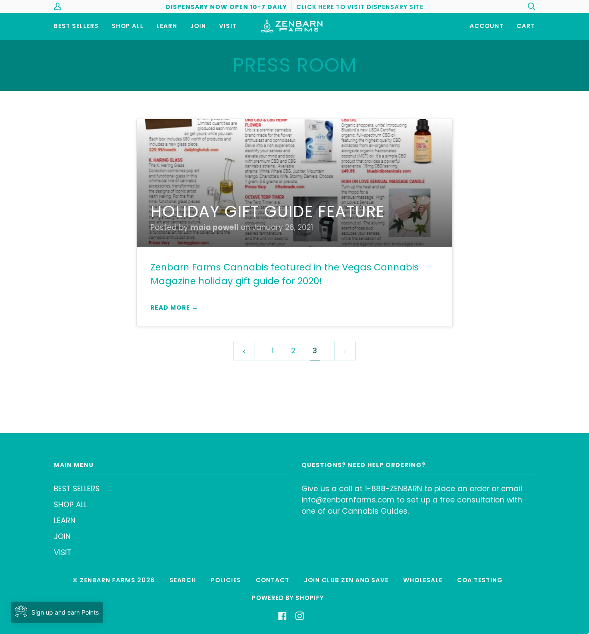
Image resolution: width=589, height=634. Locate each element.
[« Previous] (244, 351)
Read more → (174, 307)
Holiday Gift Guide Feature (267, 211)
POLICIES (226, 580)
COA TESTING (480, 580)
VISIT (62, 552)
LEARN (64, 520)
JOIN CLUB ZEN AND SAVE (346, 580)
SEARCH (182, 580)
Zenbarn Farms (107, 580)
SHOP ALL (70, 504)
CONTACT (272, 580)
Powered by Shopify (288, 597)
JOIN (62, 536)
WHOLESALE (422, 580)
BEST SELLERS (77, 488)
